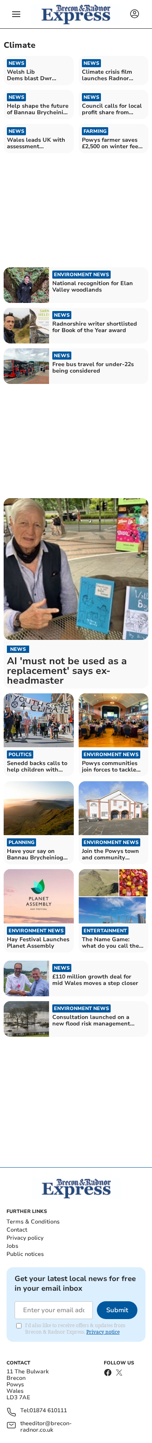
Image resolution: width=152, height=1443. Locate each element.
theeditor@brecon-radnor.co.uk (46, 1426)
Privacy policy (24, 1238)
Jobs (12, 1246)
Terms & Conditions (33, 1222)
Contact (16, 1230)
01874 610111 (48, 1410)
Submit (117, 1310)
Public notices (25, 1254)
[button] (16, 14)
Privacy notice (103, 1332)
